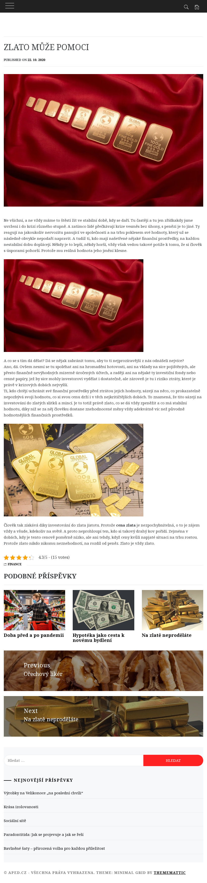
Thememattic (170, 872)
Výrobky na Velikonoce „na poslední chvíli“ (43, 792)
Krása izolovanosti (21, 806)
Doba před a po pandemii (34, 635)
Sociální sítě (15, 820)
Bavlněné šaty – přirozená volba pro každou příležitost (54, 848)
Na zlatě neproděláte (167, 635)
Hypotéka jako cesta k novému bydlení (98, 637)
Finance (15, 564)
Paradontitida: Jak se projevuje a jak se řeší (44, 834)
